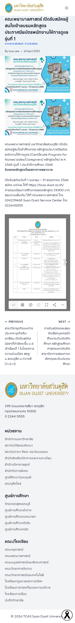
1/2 (13, 305)
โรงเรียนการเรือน (16, 593)
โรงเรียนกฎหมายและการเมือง (23, 581)
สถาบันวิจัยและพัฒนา (19, 445)
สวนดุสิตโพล (13, 483)
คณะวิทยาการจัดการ (18, 568)
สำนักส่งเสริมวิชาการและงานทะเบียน (28, 458)
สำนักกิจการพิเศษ (16, 470)
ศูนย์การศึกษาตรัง (16, 529)
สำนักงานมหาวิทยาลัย (19, 439)
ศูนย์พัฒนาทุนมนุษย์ (18, 477)
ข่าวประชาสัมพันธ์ (14, 44)
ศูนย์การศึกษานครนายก (20, 516)
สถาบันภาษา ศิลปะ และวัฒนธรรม (26, 451)
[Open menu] (66, 8)
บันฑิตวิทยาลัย (14, 600)
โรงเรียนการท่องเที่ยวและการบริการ (28, 587)
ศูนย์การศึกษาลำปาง (18, 510)
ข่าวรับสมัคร (31, 44)
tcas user (14, 51)
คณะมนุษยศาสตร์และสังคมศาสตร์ (27, 562)
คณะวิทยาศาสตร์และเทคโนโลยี (24, 575)
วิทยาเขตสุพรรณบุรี (17, 503)
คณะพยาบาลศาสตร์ (17, 555)
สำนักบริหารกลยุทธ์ (17, 464)
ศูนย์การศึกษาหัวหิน (17, 522)
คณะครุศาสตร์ (14, 549)
